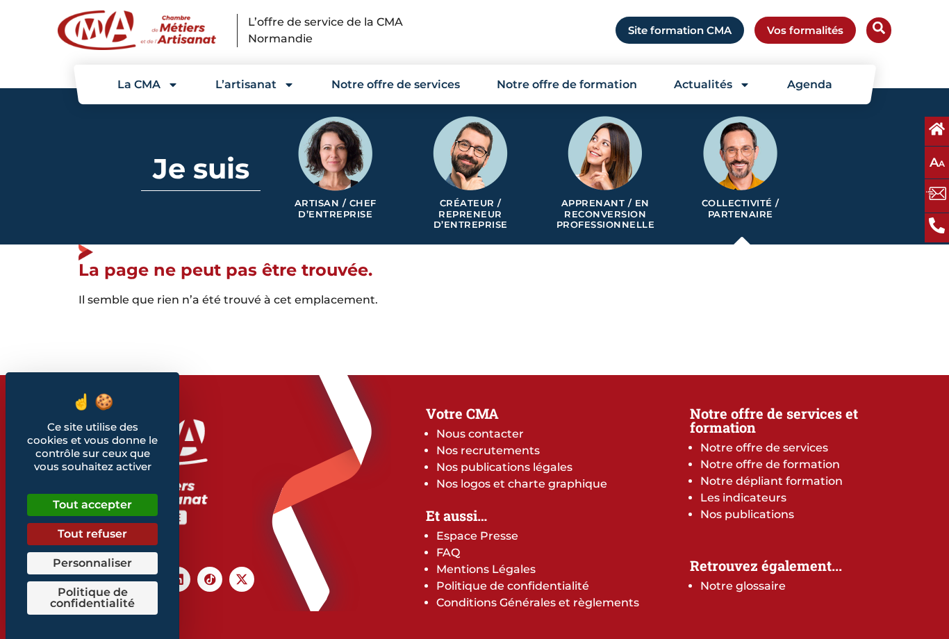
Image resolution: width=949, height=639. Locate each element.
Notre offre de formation (567, 84)
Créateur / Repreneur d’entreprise (471, 214)
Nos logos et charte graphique (521, 483)
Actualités (703, 84)
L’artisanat (246, 84)
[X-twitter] (241, 579)
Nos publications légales (504, 467)
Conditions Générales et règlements (537, 602)
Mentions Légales (486, 569)
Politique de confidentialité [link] (92, 598)
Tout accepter (92, 504)
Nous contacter (480, 433)
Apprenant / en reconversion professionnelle (605, 214)
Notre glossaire (743, 585)
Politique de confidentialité (512, 585)
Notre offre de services (395, 84)
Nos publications (747, 514)
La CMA (138, 84)
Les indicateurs (743, 497)
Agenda (809, 84)
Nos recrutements (488, 450)
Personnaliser (92, 563)
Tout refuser (92, 533)
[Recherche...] (878, 30)
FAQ (448, 552)
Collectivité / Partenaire (740, 208)
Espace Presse (477, 535)
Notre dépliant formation (771, 481)
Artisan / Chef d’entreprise (336, 208)
